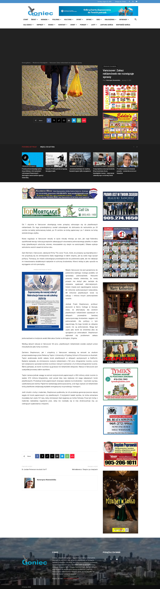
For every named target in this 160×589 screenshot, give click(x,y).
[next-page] (137, 146)
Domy (72, 25)
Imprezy (40, 25)
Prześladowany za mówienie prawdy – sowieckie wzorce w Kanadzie (126, 171)
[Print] (69, 120)
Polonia (55, 19)
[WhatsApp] (79, 120)
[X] (54, 120)
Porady (83, 25)
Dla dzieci (27, 25)
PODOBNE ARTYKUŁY (29, 147)
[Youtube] (117, 559)
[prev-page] (134, 146)
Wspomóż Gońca (123, 25)
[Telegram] (74, 120)
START (25, 19)
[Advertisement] (80, 43)
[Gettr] (84, 120)
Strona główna (26, 63)
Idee (98, 19)
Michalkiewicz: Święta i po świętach (85, 469)
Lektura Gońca (106, 25)
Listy (93, 25)
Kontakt (62, 25)
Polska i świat (50, 166)
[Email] (64, 120)
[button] (135, 20)
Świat (33, 19)
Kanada (44, 19)
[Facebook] (49, 120)
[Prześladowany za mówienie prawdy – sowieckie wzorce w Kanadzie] (127, 159)
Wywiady (123, 19)
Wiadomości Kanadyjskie (40, 63)
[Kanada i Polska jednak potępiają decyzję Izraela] (56, 159)
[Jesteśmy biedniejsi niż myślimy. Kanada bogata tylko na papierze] (80, 159)
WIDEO (50, 25)
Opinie (89, 19)
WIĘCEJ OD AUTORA (47, 147)
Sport (78, 19)
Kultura (68, 19)
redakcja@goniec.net (71, 578)
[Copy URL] (59, 120)
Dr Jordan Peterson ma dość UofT (34, 469)
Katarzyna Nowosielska (113, 80)
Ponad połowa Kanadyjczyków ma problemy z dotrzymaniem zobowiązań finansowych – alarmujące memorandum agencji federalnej (32, 173)
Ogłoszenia (110, 19)
